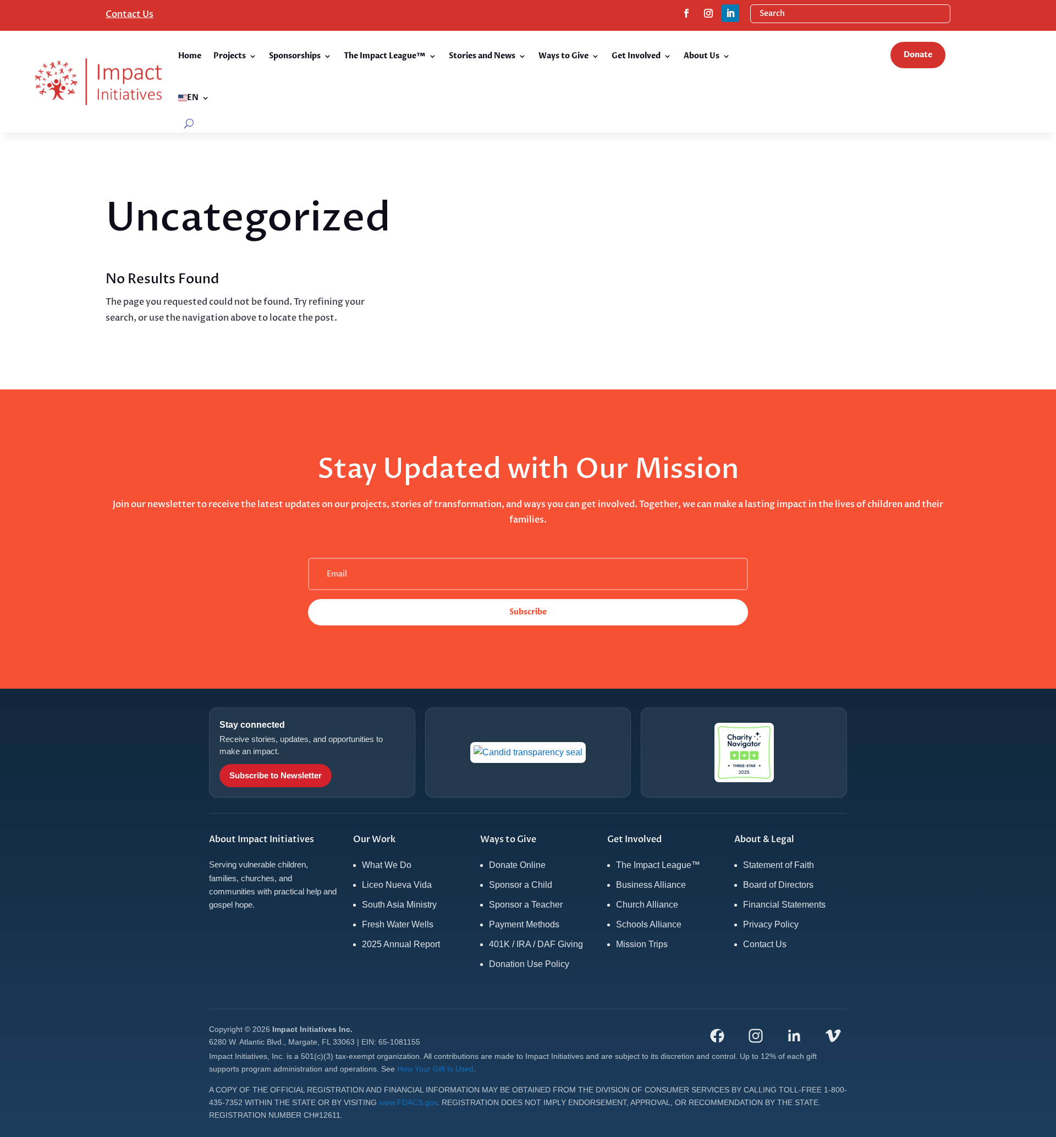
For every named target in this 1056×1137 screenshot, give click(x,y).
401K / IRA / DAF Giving (536, 944)
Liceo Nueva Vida (397, 884)
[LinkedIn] (794, 1035)
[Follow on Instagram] (708, 13)
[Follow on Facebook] (686, 13)
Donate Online (517, 865)
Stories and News (482, 56)
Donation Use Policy (529, 964)
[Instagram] (755, 1035)
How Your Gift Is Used (435, 1068)
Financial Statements (784, 904)
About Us (701, 56)
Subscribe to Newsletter (275, 775)
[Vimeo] (832, 1035)
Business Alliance (651, 884)
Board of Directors (778, 884)
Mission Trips (642, 944)
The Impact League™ (385, 56)
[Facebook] (717, 1035)
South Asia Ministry (399, 904)
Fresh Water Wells (397, 924)
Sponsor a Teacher (526, 904)
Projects (229, 56)
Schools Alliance (648, 924)
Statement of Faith (778, 865)
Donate (918, 55)
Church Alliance (647, 904)
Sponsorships (295, 56)
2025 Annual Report (401, 944)
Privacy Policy (771, 924)
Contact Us (129, 14)
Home (189, 56)
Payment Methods (524, 924)
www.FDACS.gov (408, 1102)
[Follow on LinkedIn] (730, 13)
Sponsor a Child (520, 884)
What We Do (386, 865)
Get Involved (636, 56)
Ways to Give (563, 56)
